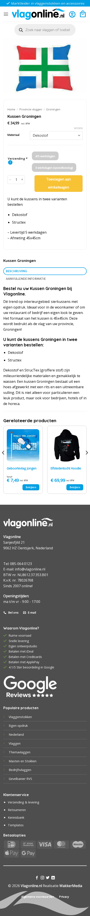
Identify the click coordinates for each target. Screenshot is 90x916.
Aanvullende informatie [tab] (26, 278)
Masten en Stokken (22, 761)
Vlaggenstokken (20, 717)
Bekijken (31, 487)
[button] (6, 14)
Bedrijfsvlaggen (20, 770)
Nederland (16, 734)
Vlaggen (15, 743)
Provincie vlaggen (30, 109)
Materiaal (13, 135)
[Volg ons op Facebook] (37, 878)
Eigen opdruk (18, 726)
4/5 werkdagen (45, 156)
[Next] (86, 461)
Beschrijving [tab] (16, 271)
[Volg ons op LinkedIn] (53, 878)
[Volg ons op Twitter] (47, 878)
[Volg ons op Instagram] (42, 878)
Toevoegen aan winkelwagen (58, 183)
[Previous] (3, 461)
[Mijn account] (72, 14)
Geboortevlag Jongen (21, 468)
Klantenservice (16, 795)
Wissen (78, 128)
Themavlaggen (19, 752)
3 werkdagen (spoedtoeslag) (54, 168)
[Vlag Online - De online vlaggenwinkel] (38, 14)
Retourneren (17, 810)
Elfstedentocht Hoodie (66, 468)
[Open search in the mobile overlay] (45, 30)
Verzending (17, 158)
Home (11, 109)
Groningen (53, 109)
